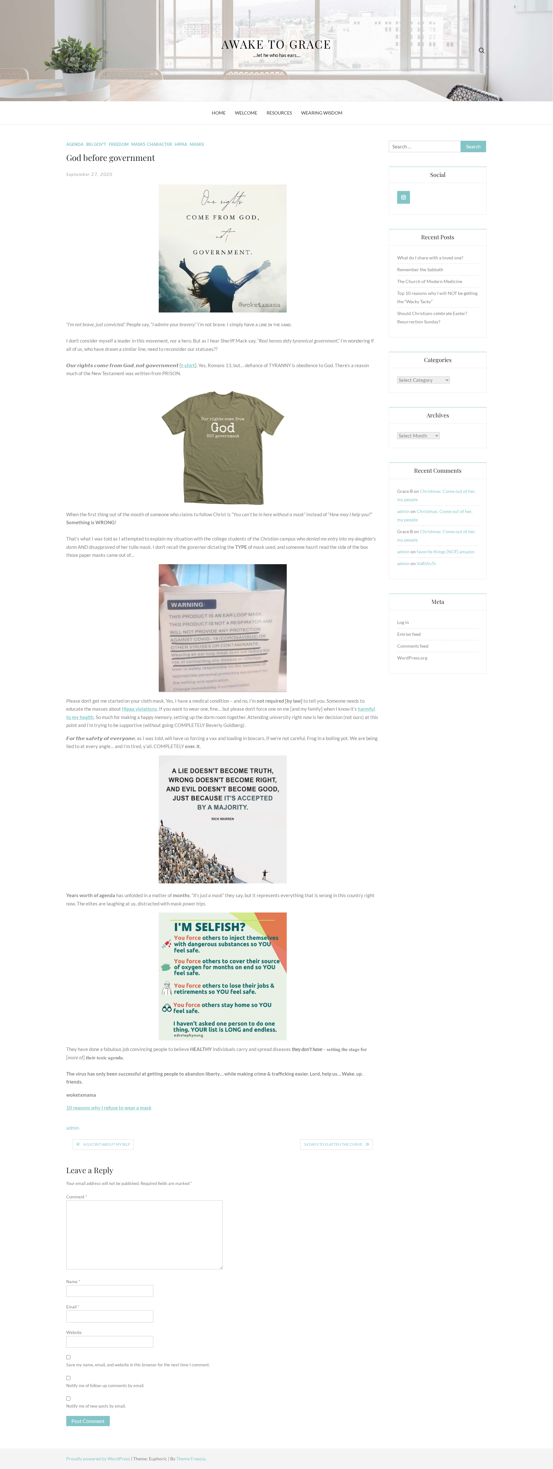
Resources (279, 112)
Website (74, 1332)
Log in (403, 622)
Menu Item (403, 197)
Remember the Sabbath (420, 269)
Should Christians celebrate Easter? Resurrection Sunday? (432, 317)
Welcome (246, 112)
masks (197, 144)
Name (73, 1281)
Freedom (119, 144)
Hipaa (181, 144)
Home (219, 112)
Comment (76, 1196)
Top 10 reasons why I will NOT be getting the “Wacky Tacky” (437, 297)
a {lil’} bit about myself (106, 1144)
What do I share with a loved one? (430, 257)
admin (72, 1128)
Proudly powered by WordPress (98, 1458)
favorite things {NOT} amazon (446, 551)
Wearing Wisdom (321, 112)
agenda (75, 144)
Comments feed (413, 646)
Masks (138, 144)
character (159, 144)
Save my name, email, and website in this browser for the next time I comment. (138, 1364)
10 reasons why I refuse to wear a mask (108, 1107)
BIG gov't (96, 144)
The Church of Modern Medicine (429, 281)
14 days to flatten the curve (333, 1144)
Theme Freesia (190, 1458)
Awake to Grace (276, 43)
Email (72, 1306)
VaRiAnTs (426, 563)
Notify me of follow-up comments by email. (105, 1385)
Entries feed (409, 634)
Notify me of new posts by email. (96, 1406)
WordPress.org (412, 657)
